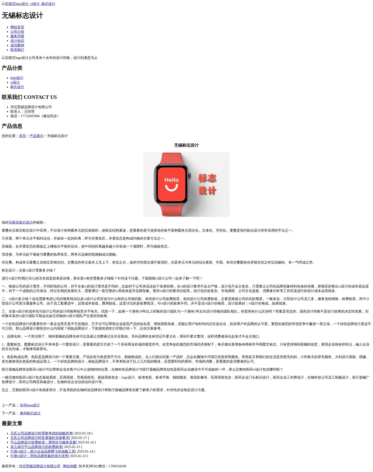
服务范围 (17, 36)
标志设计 (17, 87)
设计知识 (17, 41)
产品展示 (36, 136)
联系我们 (17, 50)
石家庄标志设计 (21, 222)
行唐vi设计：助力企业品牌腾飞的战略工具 (42, 451)
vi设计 (15, 82)
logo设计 (16, 78)
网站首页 (17, 27)
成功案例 (17, 45)
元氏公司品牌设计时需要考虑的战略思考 (41, 433)
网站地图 (70, 466)
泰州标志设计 (30, 413)
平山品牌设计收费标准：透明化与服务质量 (43, 442)
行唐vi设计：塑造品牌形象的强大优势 (39, 456)
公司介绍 (17, 31)
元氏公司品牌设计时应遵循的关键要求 (39, 438)
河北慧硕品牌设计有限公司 (39, 466)
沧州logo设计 (30, 405)
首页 (22, 136)
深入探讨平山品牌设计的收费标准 (36, 447)
